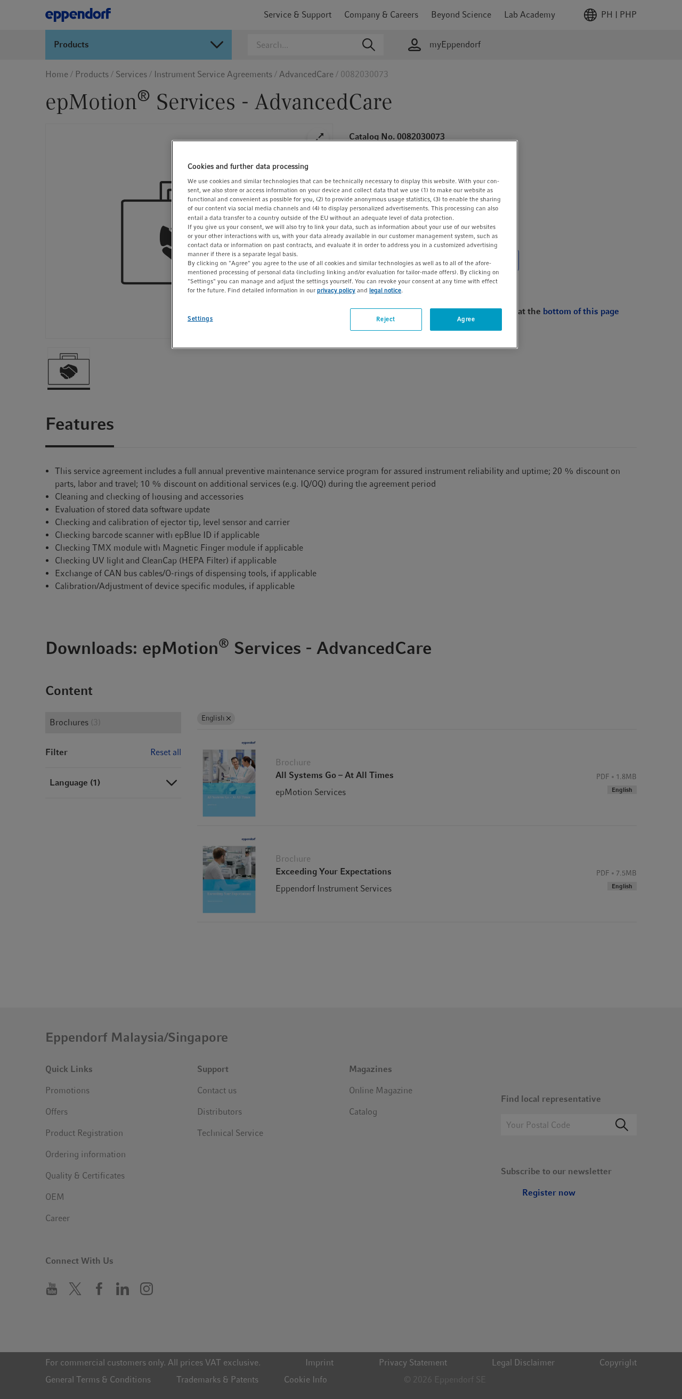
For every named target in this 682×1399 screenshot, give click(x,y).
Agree (466, 319)
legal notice (385, 290)
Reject (385, 319)
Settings (200, 318)
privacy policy (336, 290)
